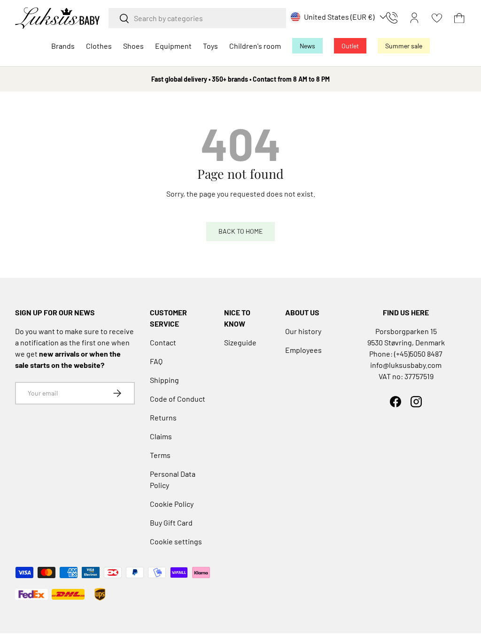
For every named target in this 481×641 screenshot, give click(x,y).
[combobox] (197, 18)
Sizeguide (240, 342)
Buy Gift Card (171, 522)
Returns (163, 417)
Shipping (164, 379)
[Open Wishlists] (436, 17)
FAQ (156, 361)
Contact (163, 342)
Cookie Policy (172, 503)
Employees (303, 349)
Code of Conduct (177, 398)
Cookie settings (176, 541)
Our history (303, 331)
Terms (160, 454)
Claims (161, 436)
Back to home (240, 231)
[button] (459, 17)
